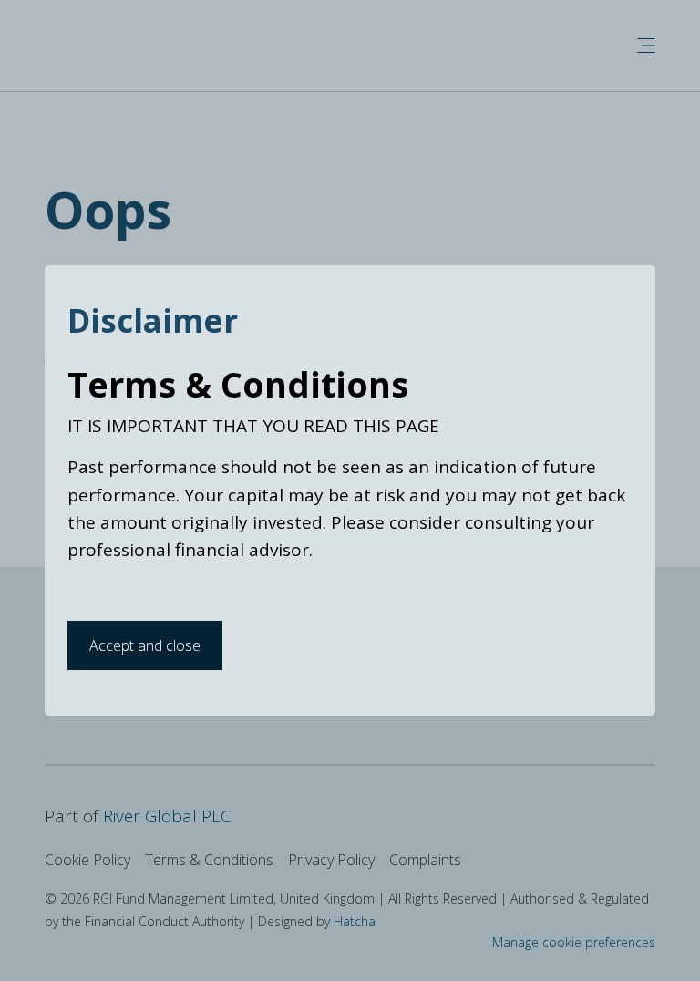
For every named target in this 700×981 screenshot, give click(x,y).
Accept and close (145, 645)
